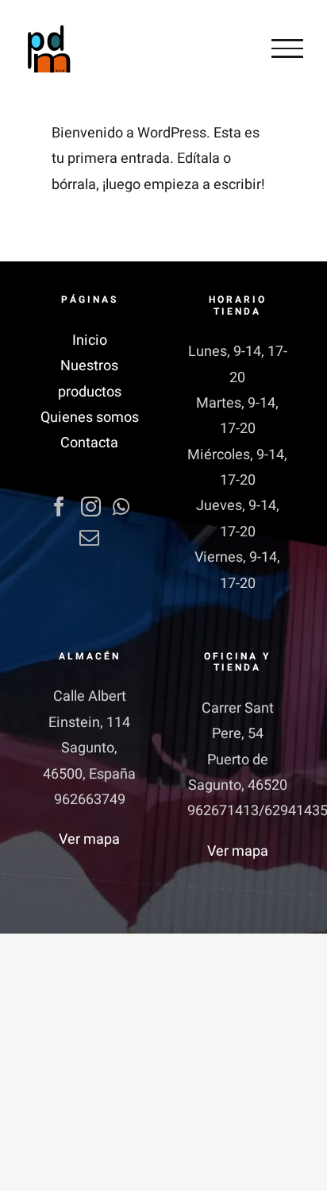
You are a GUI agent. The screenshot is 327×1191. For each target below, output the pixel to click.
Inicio (89, 340)
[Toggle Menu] (287, 48)
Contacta (89, 443)
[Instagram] (91, 506)
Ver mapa (89, 839)
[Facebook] (59, 506)
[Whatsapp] (121, 506)
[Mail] (89, 537)
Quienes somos (89, 417)
